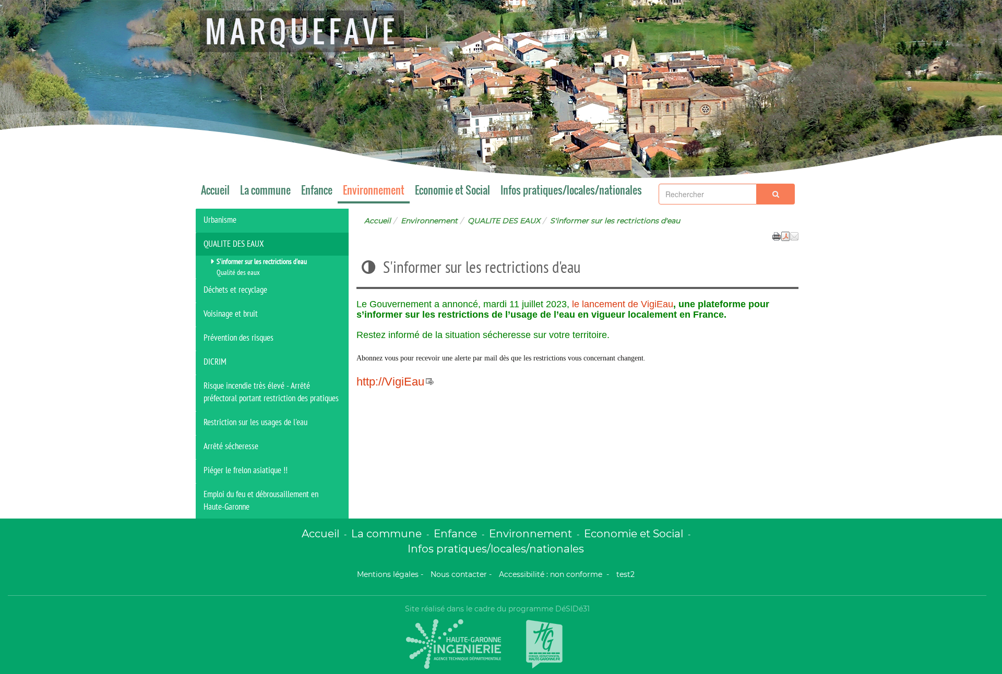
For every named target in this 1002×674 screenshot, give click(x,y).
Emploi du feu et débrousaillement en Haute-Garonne (261, 500)
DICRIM (215, 361)
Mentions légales (388, 574)
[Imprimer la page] (776, 235)
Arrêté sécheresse (231, 446)
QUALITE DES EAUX (504, 220)
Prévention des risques (238, 337)
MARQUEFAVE (302, 31)
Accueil (215, 190)
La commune (265, 190)
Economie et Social (452, 190)
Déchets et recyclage (235, 289)
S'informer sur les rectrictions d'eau (262, 261)
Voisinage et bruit (231, 313)
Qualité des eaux (238, 272)
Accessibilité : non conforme (551, 574)
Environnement (373, 190)
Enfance (316, 190)
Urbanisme (220, 219)
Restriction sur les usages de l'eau (255, 422)
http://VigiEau (390, 381)
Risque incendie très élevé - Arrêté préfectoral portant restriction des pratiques (271, 392)
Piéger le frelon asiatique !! (246, 470)
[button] (794, 235)
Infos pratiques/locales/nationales (571, 190)
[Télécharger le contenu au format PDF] (785, 235)
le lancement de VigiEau (622, 304)
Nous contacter (459, 574)
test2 (625, 574)
